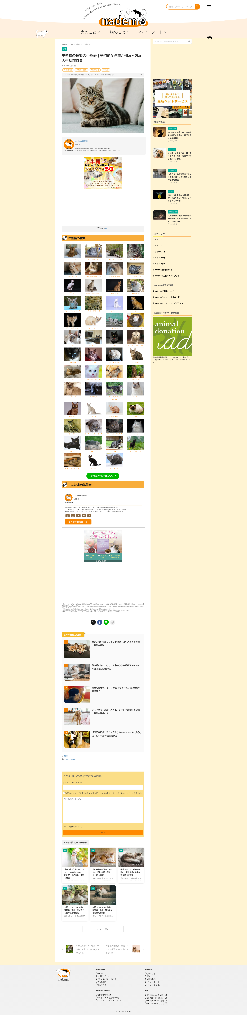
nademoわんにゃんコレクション (167, 276)
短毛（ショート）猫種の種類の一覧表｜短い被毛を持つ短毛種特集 (74, 910)
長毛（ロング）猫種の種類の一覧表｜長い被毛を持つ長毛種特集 (130, 872)
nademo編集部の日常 (163, 270)
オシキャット (114, 293)
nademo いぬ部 (157, 995)
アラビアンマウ (72, 276)
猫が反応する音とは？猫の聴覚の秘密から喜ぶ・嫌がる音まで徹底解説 (179, 135)
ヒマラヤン (135, 416)
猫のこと (158, 245)
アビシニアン (72, 259)
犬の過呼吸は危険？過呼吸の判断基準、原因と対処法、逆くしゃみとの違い (179, 218)
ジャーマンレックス (93, 328)
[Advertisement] (83, 208)
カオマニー (114, 311)
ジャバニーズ (114, 328)
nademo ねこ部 (157, 997)
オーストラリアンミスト (93, 293)
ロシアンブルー (114, 468)
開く (106, 228)
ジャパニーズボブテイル (136, 328)
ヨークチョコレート (135, 451)
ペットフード (160, 258)
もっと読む (104, 929)
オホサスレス (135, 293)
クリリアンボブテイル (72, 328)
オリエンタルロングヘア (93, 311)
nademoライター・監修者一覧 (167, 297)
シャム (72, 345)
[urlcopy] (112, 622)
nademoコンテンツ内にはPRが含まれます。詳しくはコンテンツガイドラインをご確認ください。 (90, 74)
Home (101, 973)
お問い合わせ (104, 976)
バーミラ (93, 416)
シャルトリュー (93, 345)
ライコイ (93, 468)
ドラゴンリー (135, 379)
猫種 (66, 756)
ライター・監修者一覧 (108, 997)
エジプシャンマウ (135, 276)
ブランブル (72, 434)
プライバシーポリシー (108, 979)
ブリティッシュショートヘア (93, 434)
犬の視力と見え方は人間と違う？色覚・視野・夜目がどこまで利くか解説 (179, 156)
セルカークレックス (114, 362)
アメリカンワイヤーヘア (136, 259)
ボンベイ (72, 451)
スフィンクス (93, 362)
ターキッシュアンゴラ (93, 379)
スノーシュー (72, 362)
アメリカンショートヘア (93, 259)
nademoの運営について (164, 291)
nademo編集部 (81, 141)
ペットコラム (160, 264)
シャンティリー (114, 345)
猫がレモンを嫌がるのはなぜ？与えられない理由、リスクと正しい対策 (179, 198)
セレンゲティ (135, 362)
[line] (106, 622)
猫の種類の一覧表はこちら (101, 475)
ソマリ (72, 379)
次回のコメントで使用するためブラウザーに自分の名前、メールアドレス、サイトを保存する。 (104, 793)
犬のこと (158, 239)
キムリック (135, 311)
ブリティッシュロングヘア (114, 434)
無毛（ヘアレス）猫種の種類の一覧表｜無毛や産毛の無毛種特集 (102, 910)
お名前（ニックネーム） (73, 782)
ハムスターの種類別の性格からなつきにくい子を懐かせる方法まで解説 (179, 177)
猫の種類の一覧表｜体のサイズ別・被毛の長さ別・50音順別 (102, 872)
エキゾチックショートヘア (93, 276)
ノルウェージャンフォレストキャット (114, 398)
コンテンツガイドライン (109, 1000)
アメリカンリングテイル (114, 259)
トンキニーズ (72, 397)
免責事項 (102, 984)
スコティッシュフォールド (135, 345)
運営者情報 (103, 994)
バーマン (135, 397)
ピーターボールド (114, 416)
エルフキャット (72, 293)
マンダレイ (114, 451)
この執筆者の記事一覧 (78, 522)
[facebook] (99, 622)
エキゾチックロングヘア (114, 276)
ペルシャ (135, 434)
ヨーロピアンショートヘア (72, 468)
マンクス (93, 451)
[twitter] (93, 622)
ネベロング (93, 397)
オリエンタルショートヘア (72, 311)
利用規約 (102, 981)
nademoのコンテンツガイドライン (168, 303)
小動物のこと (160, 252)
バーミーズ (72, 416)
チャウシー (114, 379)
